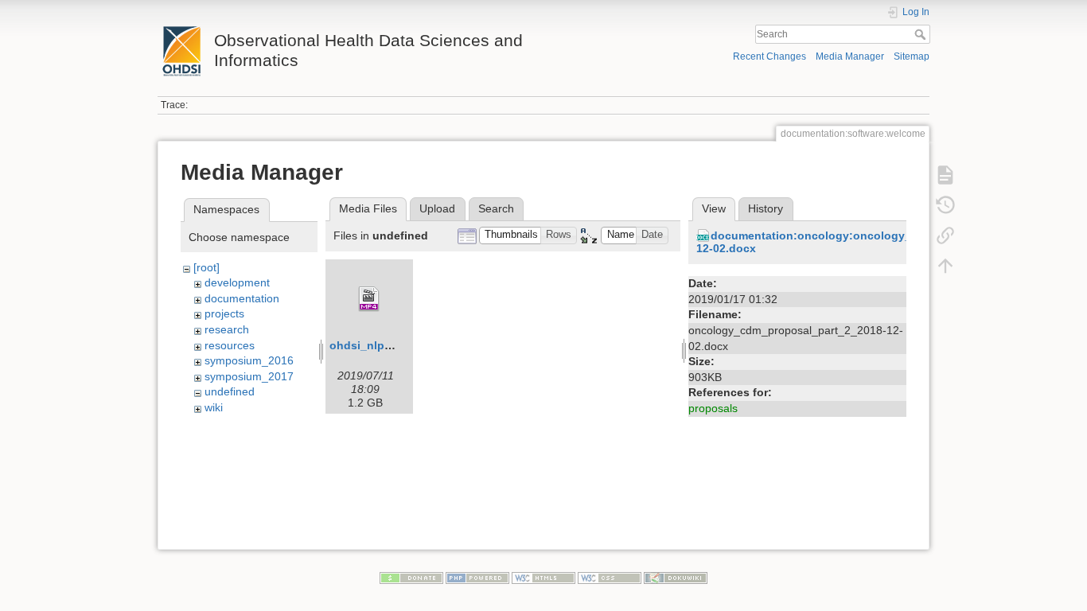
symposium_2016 (249, 360)
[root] (206, 267)
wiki (214, 407)
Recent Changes (769, 56)
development (237, 282)
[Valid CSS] (609, 576)
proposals (713, 408)
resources (230, 345)
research (227, 329)
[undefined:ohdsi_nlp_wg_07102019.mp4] (369, 299)
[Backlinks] (945, 235)
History (765, 208)
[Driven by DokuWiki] (675, 576)
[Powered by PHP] (477, 576)
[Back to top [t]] (945, 266)
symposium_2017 (249, 376)
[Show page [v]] (945, 175)
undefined (230, 391)
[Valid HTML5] (543, 576)
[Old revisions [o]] (945, 205)
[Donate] (411, 576)
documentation (242, 298)
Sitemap (911, 56)
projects (224, 313)
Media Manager (850, 56)
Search (921, 34)
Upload (437, 208)
